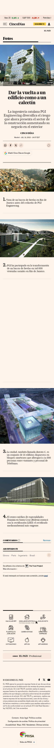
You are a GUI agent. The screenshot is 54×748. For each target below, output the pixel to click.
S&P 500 (26, 18)
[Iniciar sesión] (49, 24)
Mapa (19, 725)
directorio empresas (43, 632)
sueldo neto (43, 621)
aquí (46, 576)
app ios (27, 644)
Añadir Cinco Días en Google (19, 153)
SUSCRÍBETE (40, 24)
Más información (9, 569)
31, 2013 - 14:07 (30, 137)
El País (47, 31)
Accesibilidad (11, 725)
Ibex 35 (7, 18)
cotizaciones (11, 644)
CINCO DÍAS (27, 133)
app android (43, 644)
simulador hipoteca (27, 621)
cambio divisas (27, 632)
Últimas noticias (42, 725)
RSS (24, 725)
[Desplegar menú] (5, 24)
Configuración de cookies (18, 721)
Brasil (32, 555)
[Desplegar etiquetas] (49, 555)
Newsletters (30, 725)
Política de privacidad (36, 721)
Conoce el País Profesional (27, 656)
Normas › (47, 540)
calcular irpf (11, 621)
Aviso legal (24, 718)
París (13, 555)
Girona (6, 555)
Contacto (15, 718)
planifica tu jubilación (11, 632)
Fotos (8, 39)
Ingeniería (22, 555)
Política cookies (35, 718)
